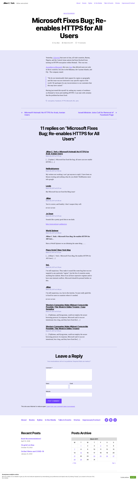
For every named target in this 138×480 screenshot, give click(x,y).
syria (77, 101)
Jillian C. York (8, 3)
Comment (49, 368)
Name (47, 383)
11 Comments (82, 43)
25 (100, 456)
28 (74, 459)
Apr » (114, 463)
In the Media (98, 3)
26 (107, 456)
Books (84, 3)
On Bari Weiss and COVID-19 (32, 451)
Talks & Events (108, 3)
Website (48, 391)
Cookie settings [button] (125, 477)
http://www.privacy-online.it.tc (56, 224)
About (78, 3)
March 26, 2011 (68, 43)
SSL (74, 101)
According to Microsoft (54, 67)
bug (71, 67)
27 (113, 456)
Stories (117, 3)
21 (74, 456)
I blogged (56, 58)
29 (81, 459)
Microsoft (69, 101)
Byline (90, 3)
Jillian (57, 43)
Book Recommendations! (31, 439)
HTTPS (64, 101)
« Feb (74, 463)
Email (71, 383)
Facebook (58, 101)
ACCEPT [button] (133, 477)
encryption (51, 101)
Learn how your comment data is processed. (60, 406)
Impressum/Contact (128, 3)
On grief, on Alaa (27, 445)
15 (81, 453)
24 (94, 456)
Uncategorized (69, 13)
